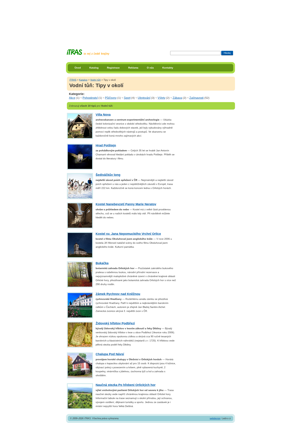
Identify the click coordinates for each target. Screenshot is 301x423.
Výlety (161, 97)
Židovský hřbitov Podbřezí (115, 323)
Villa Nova (103, 114)
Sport (127, 97)
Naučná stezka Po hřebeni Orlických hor (126, 385)
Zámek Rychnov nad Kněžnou (118, 294)
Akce (72, 97)
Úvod (78, 67)
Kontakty (167, 67)
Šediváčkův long (108, 175)
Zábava (177, 97)
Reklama (133, 67)
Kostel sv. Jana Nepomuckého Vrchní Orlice (128, 234)
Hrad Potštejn (106, 145)
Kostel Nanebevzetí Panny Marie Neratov (126, 204)
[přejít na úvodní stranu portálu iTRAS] (88, 52)
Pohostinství (90, 97)
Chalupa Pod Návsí (110, 354)
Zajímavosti (196, 97)
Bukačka (102, 263)
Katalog (94, 67)
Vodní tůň (95, 79)
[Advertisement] (150, 21)
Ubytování (144, 97)
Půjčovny (111, 97)
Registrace (113, 67)
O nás (150, 67)
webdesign (215, 418)
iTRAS (72, 79)
